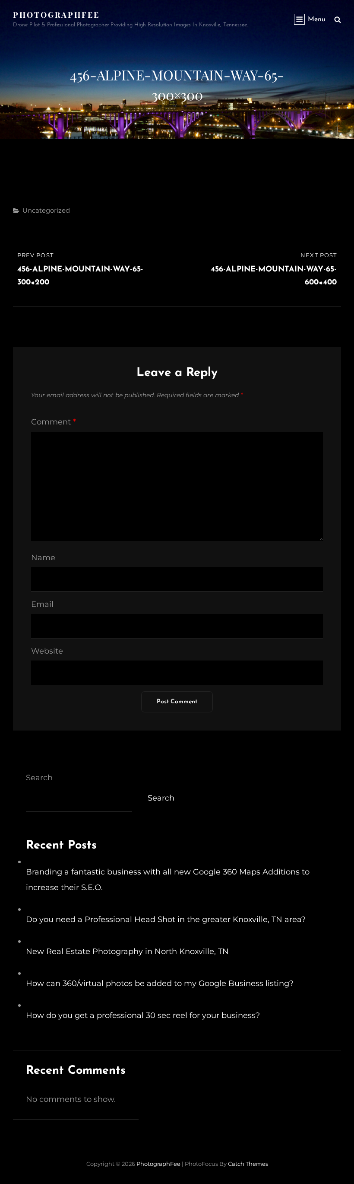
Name (43, 557)
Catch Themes (248, 1163)
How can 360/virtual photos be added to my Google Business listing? (160, 983)
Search (39, 777)
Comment (53, 422)
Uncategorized (46, 210)
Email (42, 604)
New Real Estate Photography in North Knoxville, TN (127, 951)
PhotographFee (56, 15)
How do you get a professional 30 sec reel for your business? (143, 1015)
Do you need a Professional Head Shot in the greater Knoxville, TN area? (166, 919)
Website (47, 651)
